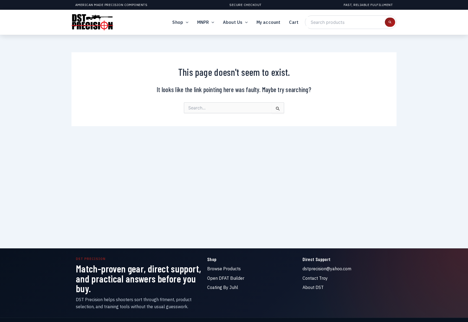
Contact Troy (315, 278)
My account (268, 22)
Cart (293, 22)
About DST (313, 287)
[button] (185, 22)
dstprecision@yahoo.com (327, 268)
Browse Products (224, 268)
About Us (232, 22)
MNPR (203, 22)
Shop (177, 22)
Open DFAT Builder (225, 278)
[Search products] (390, 22)
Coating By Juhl (222, 287)
